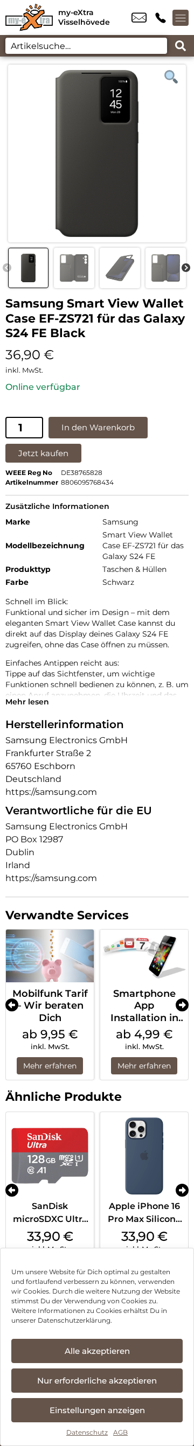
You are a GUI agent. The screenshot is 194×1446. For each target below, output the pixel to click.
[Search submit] (180, 46)
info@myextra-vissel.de (139, 17)
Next (186, 268)
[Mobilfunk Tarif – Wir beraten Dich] (50, 956)
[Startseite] (29, 17)
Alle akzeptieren (97, 1351)
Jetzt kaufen (43, 453)
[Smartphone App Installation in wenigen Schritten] (144, 956)
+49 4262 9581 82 (161, 17)
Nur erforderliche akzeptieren (97, 1380)
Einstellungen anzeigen (97, 1410)
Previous (7, 268)
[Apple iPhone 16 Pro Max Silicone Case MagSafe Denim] (144, 1155)
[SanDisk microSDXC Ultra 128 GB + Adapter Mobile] (49, 1155)
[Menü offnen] (180, 18)
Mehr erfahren (50, 1066)
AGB (120, 1432)
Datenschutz (87, 1432)
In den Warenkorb (98, 427)
